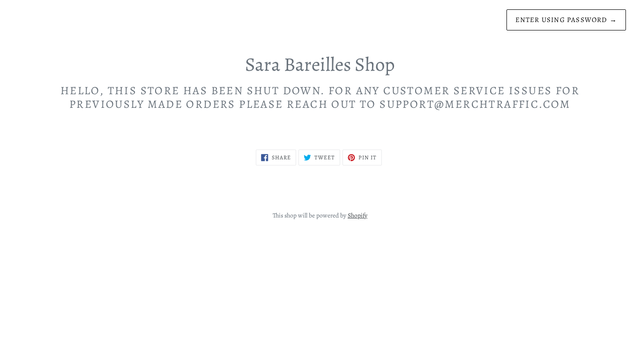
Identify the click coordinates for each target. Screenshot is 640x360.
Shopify (357, 215)
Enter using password (566, 19)
